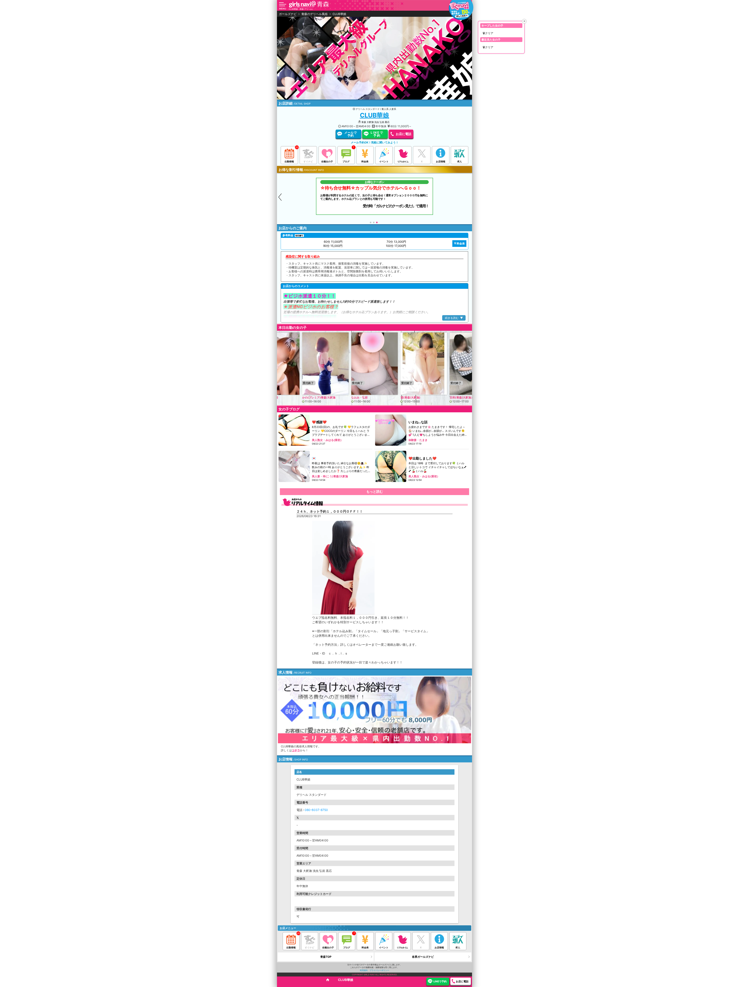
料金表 (364, 161)
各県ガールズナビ (423, 956)
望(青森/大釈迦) (361, 397)
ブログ (346, 161)
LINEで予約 (377, 134)
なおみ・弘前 (310, 397)
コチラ (296, 750)
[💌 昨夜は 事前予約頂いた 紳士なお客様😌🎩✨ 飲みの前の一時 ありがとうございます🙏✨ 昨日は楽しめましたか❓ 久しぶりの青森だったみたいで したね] (294, 466)
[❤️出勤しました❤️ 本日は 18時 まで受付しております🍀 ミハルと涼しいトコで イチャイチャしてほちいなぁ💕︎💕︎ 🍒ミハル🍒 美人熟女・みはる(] (391, 466)
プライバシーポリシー (379, 970)
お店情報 (440, 161)
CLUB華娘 (374, 115)
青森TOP (325, 956)
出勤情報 (289, 161)
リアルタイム (402, 161)
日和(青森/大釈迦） (413, 397)
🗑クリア (488, 33)
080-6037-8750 (316, 810)
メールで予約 (350, 134)
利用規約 (364, 970)
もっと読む (374, 492)
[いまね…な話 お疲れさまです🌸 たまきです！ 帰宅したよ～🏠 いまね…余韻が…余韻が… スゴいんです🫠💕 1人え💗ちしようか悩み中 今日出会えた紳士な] (391, 430)
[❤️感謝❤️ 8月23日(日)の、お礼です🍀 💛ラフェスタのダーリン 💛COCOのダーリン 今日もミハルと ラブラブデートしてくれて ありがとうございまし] (294, 430)
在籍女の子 (327, 161)
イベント (384, 161)
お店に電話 (403, 134)
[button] (469, 197)
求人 (459, 161)
